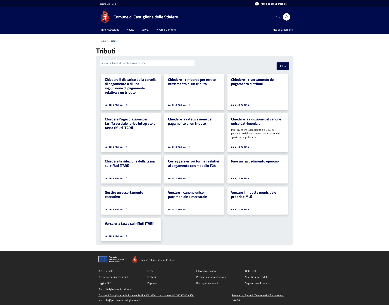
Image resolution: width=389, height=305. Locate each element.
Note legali (250, 271)
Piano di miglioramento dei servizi (115, 289)
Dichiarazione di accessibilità (113, 277)
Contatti (151, 277)
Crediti (150, 271)
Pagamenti (152, 283)
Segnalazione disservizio (257, 283)
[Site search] (286, 17)
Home (103, 41)
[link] (117, 105)
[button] (270, 3)
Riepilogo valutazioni (207, 283)
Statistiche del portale (256, 277)
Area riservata (105, 271)
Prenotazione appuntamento (211, 277)
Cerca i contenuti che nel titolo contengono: (123, 63)
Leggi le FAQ (104, 283)
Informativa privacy (206, 271)
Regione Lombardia (107, 3)
